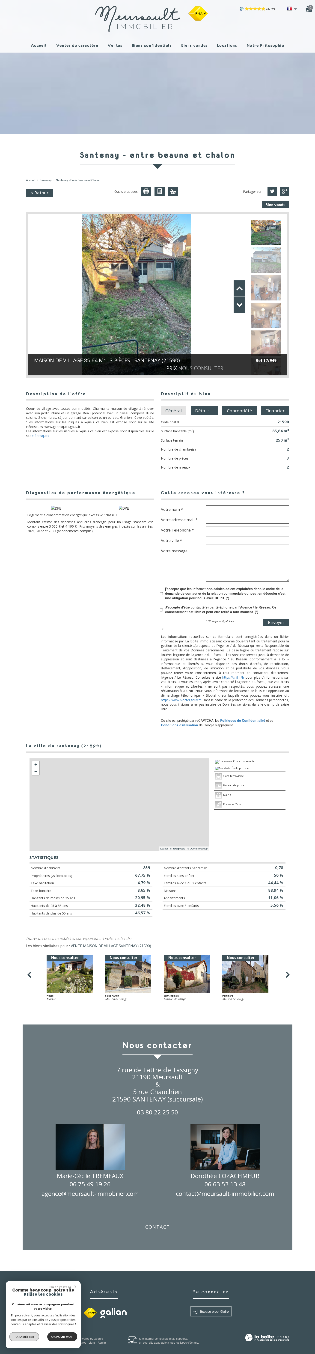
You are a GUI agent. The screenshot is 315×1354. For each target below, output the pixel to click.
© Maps (177, 848)
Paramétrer (24, 1337)
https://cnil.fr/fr (233, 677)
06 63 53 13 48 (225, 1184)
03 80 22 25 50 (157, 1112)
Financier (275, 411)
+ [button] (35, 764)
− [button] (35, 771)
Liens (92, 1342)
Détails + (204, 411)
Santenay (46, 180)
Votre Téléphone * (177, 529)
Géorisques (40, 436)
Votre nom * (172, 509)
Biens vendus (194, 45)
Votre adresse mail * (179, 519)
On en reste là (60, 1287)
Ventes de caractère (77, 45)
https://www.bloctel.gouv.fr (181, 700)
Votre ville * (171, 540)
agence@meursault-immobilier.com (90, 1193)
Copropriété (239, 411)
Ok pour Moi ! (62, 1337)
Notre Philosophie (265, 45)
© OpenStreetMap (197, 848)
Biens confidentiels (152, 45)
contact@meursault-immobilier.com (225, 1193)
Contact (157, 1227)
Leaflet (164, 848)
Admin (102, 1342)
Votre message (174, 550)
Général (173, 411)
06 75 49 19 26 (90, 1184)
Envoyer (276, 622)
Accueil (39, 45)
